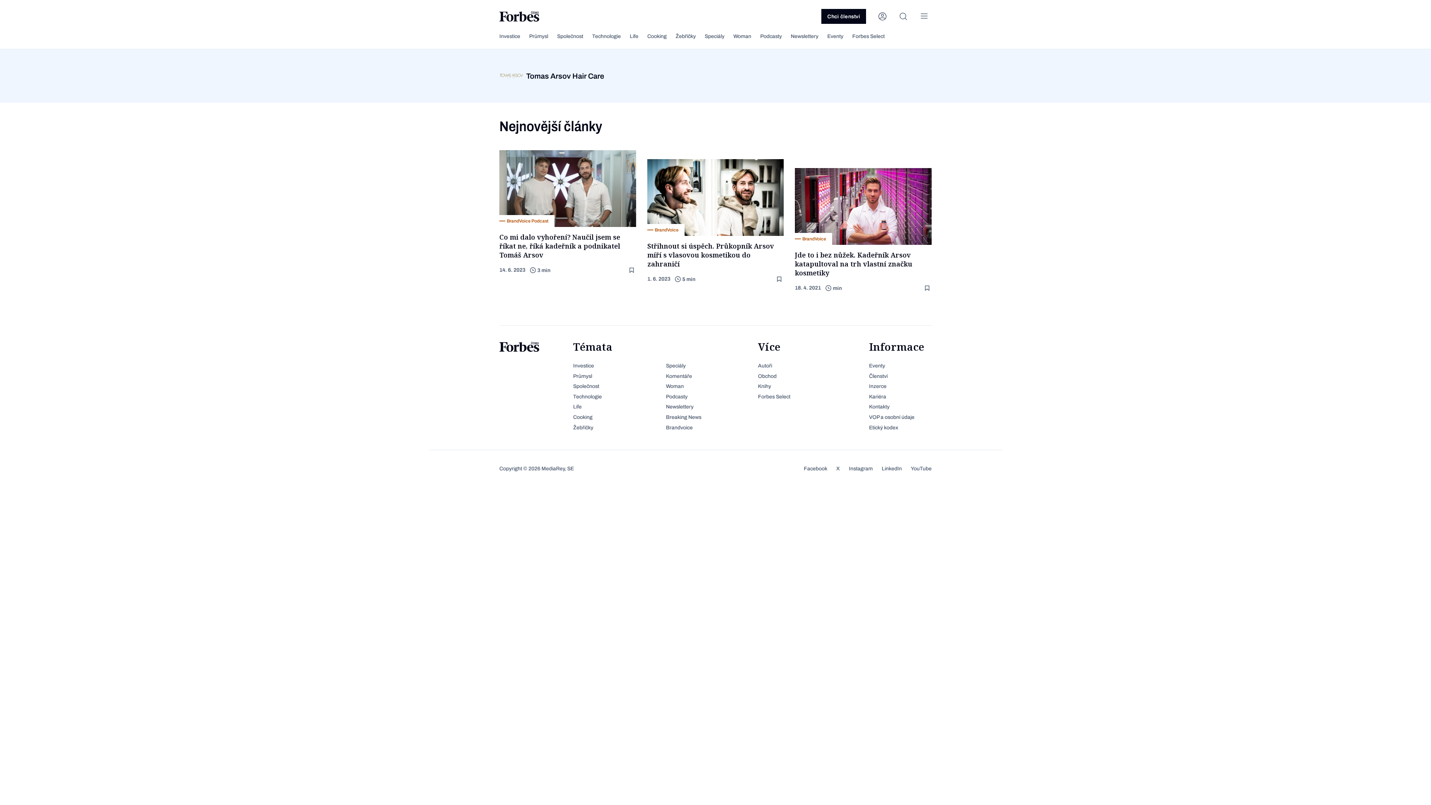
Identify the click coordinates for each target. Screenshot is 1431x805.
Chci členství (843, 16)
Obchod (767, 376)
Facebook (815, 468)
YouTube (921, 468)
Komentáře (679, 376)
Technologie (606, 36)
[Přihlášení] (882, 16)
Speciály (714, 36)
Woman (742, 36)
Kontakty (879, 407)
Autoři (765, 366)
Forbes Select (868, 36)
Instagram (861, 468)
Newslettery (804, 36)
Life (634, 36)
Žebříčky (686, 36)
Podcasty (771, 36)
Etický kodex (883, 427)
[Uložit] (632, 270)
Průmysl (538, 36)
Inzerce (878, 386)
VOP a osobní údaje (891, 417)
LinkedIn (892, 468)
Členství (878, 376)
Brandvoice (679, 427)
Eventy (835, 36)
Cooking (657, 36)
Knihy (764, 386)
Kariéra (877, 397)
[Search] (903, 16)
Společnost (570, 36)
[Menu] (924, 16)
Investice (509, 36)
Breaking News (683, 417)
